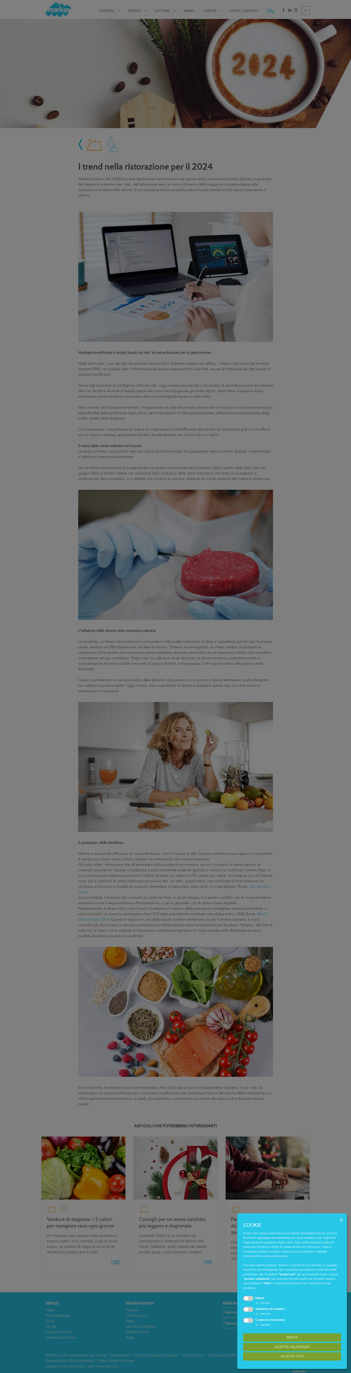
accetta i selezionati (292, 1347)
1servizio (262, 1302)
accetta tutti (292, 1356)
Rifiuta (292, 1337)
